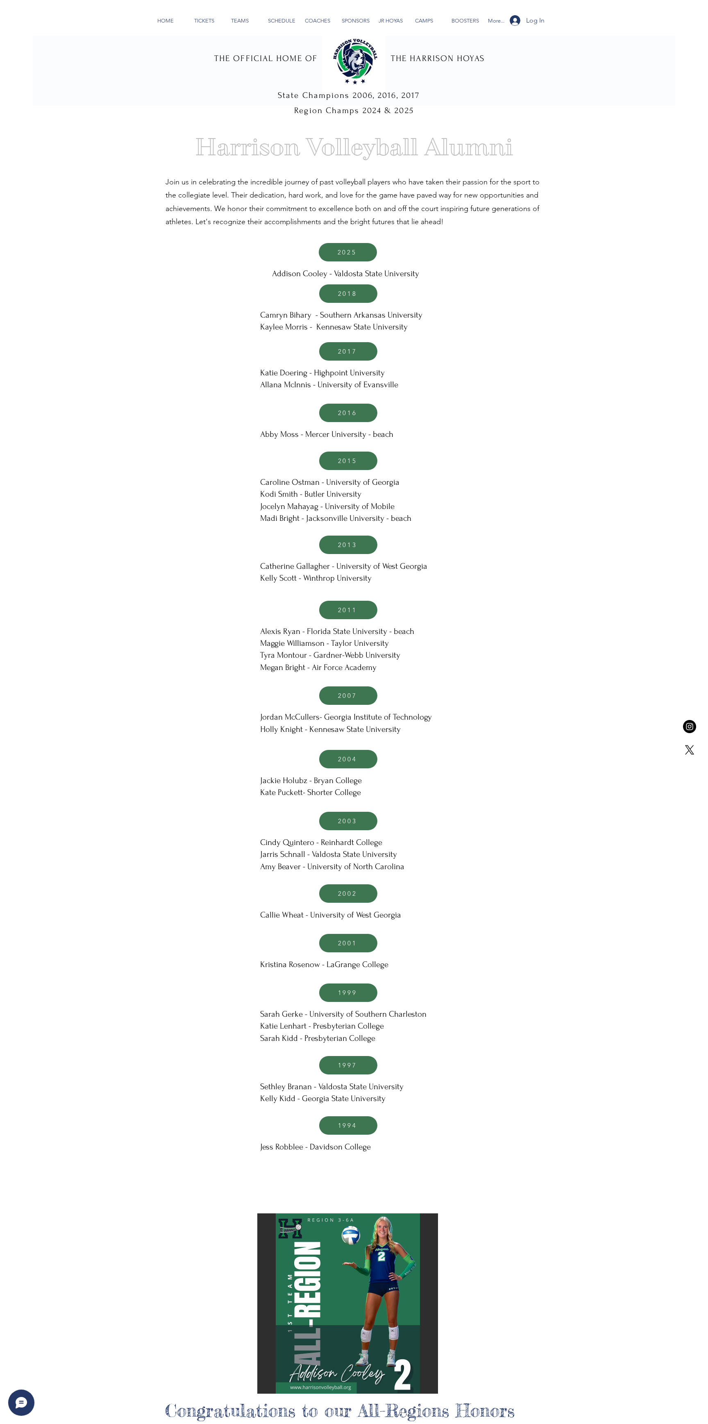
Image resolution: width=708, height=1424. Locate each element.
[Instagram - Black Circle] (689, 726)
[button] (347, 1303)
